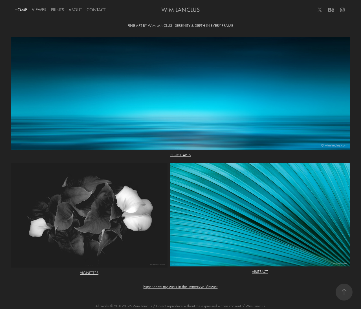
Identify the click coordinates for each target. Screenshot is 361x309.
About (75, 9)
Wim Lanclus (180, 10)
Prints (57, 9)
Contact (96, 9)
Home (20, 9)
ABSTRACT (260, 271)
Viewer (39, 9)
